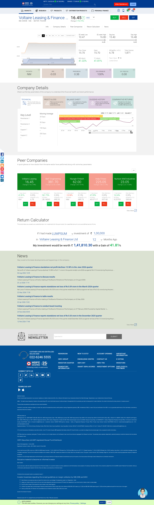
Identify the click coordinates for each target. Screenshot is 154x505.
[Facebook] (20, 375)
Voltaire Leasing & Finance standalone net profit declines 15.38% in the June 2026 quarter (55, 267)
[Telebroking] (118, 10)
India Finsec (100, 179)
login (133, 4)
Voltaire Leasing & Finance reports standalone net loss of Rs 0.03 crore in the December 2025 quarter (59, 316)
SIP (133, 17)
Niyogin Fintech (77, 179)
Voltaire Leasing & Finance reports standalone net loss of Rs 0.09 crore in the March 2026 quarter (58, 286)
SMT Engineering (53, 179)
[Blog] (37, 375)
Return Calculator (93, 27)
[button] (90, 18)
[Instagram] (48, 375)
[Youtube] (43, 375)
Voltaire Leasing (29, 179)
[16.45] (104, 40)
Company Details (59, 27)
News (106, 27)
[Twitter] (26, 375)
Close (109, 502)
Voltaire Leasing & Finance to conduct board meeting (39, 306)
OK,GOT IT (102, 502)
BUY (25, 204)
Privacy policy (74, 503)
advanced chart (70, 35)
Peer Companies (76, 27)
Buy (114, 17)
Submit (114, 336)
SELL (32, 204)
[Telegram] (20, 380)
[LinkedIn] (31, 375)
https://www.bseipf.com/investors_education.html (27, 470)
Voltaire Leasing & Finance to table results (35, 296)
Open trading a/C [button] (121, 4)
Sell (124, 17)
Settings (83, 503)
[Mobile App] (123, 10)
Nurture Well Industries (124, 179)
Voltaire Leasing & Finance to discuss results (36, 277)
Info (47, 27)
